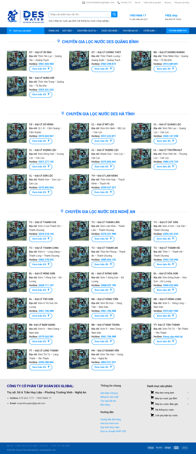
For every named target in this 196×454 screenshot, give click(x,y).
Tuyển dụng (149, 30)
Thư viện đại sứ (130, 30)
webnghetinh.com (48, 450)
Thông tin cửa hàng (181, 2)
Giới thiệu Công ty (109, 393)
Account (167, 2)
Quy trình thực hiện (109, 427)
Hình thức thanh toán (109, 423)
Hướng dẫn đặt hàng (110, 419)
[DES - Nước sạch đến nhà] (25, 16)
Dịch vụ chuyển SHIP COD (113, 431)
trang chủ (53, 30)
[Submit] (114, 14)
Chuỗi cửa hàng (109, 30)
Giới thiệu (67, 30)
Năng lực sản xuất (109, 397)
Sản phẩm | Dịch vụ (86, 30)
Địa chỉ (137, 2)
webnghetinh (32, 450)
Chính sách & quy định (152, 2)
